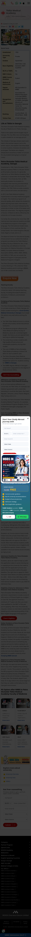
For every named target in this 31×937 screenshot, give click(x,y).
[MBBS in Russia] (15, 468)
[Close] (28, 455)
